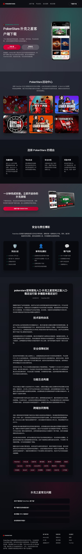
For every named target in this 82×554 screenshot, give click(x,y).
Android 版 (46, 537)
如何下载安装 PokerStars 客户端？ (24, 501)
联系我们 (58, 543)
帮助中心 (58, 537)
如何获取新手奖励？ (20, 520)
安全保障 (45, 4)
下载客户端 (74, 3)
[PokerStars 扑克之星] (9, 3)
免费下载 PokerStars (21, 208)
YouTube (71, 543)
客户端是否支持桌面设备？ (22, 507)
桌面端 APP (46, 543)
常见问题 (52, 4)
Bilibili (70, 540)
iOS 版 (44, 540)
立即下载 (31, 4)
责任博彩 (58, 540)
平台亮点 (38, 4)
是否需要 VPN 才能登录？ (21, 514)
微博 (70, 537)
